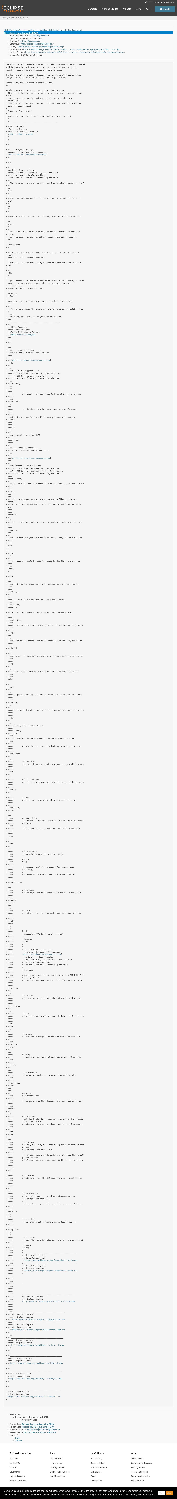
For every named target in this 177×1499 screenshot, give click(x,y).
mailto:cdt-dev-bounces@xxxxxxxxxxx (28, 155)
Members (92, 8)
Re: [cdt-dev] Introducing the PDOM (31, 1417)
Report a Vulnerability (140, 1476)
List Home (76, 30)
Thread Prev (29, 30)
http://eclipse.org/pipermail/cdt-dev (37, 44)
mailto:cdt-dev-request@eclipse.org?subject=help (41, 47)
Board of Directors (18, 1481)
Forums (94, 1476)
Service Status (137, 1481)
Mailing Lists (96, 1472)
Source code (24, 18)
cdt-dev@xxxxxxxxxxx (30, 41)
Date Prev (9, 30)
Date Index (53, 30)
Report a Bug (96, 1458)
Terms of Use (56, 1463)
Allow (169, 1493)
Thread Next (42, 30)
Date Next (19, 30)
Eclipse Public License (60, 1472)
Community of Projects (141, 1463)
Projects (126, 8)
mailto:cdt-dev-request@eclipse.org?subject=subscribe (94, 49)
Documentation (98, 1463)
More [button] (138, 8)
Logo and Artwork (17, 1476)
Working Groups (109, 8)
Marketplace (96, 1481)
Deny (161, 1493)
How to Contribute (99, 1467)
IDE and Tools (137, 1458)
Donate (166, 9)
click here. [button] (150, 1494)
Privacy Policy (56, 1458)
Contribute (13, 18)
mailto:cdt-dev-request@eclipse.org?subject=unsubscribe (98, 52)
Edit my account (153, 2)
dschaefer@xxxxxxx (39, 35)
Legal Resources (57, 1476)
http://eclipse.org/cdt (21, 134)
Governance (15, 1472)
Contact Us (15, 1463)
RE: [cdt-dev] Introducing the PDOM (40, 1432)
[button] (148, 9)
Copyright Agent (57, 1467)
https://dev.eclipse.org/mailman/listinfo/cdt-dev (45, 49)
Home (4, 18)
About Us (14, 1458)
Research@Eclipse (139, 1472)
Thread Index (65, 30)
